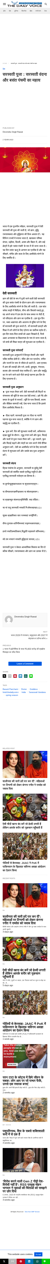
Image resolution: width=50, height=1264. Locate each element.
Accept (38, 1254)
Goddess (34, 689)
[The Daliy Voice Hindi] (24, 4)
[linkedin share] (20, 676)
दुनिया (16, 11)
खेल (31, 11)
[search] (45, 4)
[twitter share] (4, 676)
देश (10, 11)
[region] (25, 36)
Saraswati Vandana (37, 692)
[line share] (31, 676)
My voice (7, 1125)
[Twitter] (9, 222)
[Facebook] (5, 222)
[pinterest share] (15, 676)
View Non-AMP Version (32, 1212)
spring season (12, 695)
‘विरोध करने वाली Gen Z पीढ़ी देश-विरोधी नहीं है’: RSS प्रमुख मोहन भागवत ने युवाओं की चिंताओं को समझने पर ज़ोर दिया (25, 1186)
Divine (24, 689)
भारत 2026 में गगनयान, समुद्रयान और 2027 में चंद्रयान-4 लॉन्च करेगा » (29, 637)
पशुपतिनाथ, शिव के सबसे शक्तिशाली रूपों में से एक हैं (23, 1132)
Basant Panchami (10, 689)
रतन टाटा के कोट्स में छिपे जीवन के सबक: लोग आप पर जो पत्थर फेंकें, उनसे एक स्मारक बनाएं (23, 1081)
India (24, 692)
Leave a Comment (25, 664)
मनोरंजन (38, 11)
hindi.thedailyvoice (11, 692)
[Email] (13, 222)
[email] (12, 1261)
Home (5, 63)
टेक (45, 11)
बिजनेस (24, 11)
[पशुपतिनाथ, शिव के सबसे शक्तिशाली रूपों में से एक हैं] (25, 1110)
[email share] (9, 676)
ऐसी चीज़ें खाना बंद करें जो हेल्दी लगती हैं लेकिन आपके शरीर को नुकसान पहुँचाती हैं (24, 973)
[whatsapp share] (25, 676)
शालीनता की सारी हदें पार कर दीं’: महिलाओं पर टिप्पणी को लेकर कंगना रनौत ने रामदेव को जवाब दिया (24, 785)
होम (4, 11)
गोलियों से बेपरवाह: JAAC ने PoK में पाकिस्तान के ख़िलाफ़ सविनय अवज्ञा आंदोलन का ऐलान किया (24, 866)
